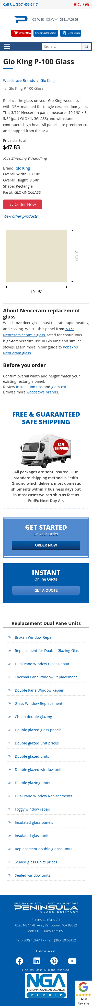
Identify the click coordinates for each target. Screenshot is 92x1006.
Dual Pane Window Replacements (43, 796)
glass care (59, 386)
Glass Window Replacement (38, 703)
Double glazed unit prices (37, 743)
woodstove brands (42, 392)
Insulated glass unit (32, 835)
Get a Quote (74, 33)
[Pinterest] (54, 962)
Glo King (47, 80)
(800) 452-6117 (27, 4)
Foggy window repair (32, 809)
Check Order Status (45, 33)
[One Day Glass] (46, 21)
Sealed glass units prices (36, 862)
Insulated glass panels (34, 822)
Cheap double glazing (33, 716)
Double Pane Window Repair (39, 690)
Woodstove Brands (19, 80)
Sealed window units (32, 875)
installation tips (29, 386)
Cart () (83, 4)
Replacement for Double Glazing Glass (47, 650)
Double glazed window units (39, 769)
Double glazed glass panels (38, 729)
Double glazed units (32, 756)
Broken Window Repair (34, 637)
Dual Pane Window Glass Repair (42, 663)
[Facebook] (19, 962)
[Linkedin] (36, 962)
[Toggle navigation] (7, 46)
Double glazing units (32, 782)
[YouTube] (72, 962)
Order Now (25, 33)
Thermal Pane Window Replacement (46, 677)
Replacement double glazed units (43, 848)
